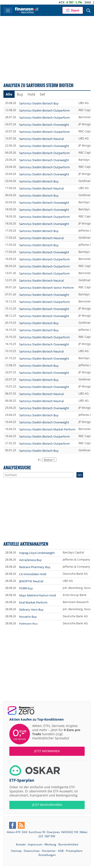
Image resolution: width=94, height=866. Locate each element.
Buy (20, 94)
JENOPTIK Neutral (31, 581)
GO (80, 475)
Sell (42, 94)
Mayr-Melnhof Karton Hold (37, 595)
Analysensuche (17, 467)
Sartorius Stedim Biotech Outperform (44, 110)
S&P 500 (49, 836)
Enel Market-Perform (33, 602)
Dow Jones (53, 832)
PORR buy (26, 588)
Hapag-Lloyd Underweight (37, 553)
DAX (79, 2)
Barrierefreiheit (68, 844)
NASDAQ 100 (69, 832)
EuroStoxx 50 (37, 832)
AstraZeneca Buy (30, 560)
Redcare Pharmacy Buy (34, 567)
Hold (31, 94)
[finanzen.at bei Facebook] (12, 825)
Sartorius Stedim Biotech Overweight (44, 125)
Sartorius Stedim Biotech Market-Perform (47, 429)
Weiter (48, 460)
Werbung (50, 844)
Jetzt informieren (47, 751)
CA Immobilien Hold (32, 574)
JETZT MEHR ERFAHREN (47, 805)
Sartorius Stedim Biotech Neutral (41, 139)
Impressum (35, 844)
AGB (61, 851)
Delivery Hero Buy (31, 609)
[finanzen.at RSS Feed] (21, 825)
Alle (9, 94)
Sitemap (16, 851)
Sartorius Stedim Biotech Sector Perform (46, 288)
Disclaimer (49, 851)
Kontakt (21, 844)
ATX (53, 2)
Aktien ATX (14, 832)
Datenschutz (32, 851)
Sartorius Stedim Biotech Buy (39, 103)
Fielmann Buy (28, 624)
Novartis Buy (28, 617)
